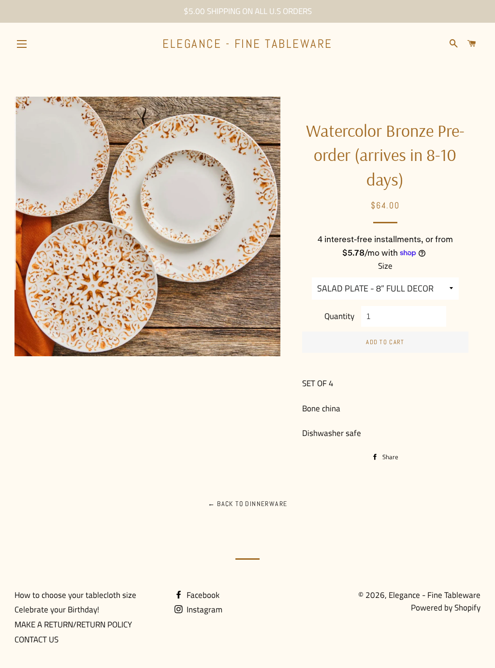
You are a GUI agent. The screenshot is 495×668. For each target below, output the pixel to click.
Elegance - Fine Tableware (247, 43)
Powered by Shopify (445, 607)
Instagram (203, 609)
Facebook (202, 595)
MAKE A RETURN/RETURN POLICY (73, 624)
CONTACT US (36, 639)
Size (385, 266)
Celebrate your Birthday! (57, 609)
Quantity (339, 316)
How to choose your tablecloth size (75, 595)
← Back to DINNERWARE (248, 503)
